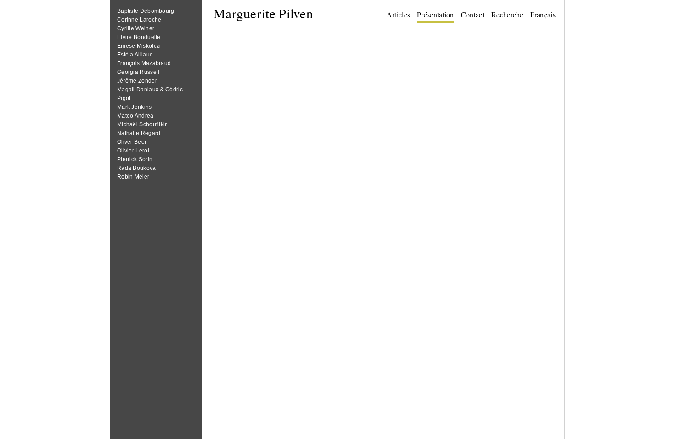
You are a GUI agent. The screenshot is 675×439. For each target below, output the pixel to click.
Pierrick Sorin (134, 159)
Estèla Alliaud (135, 54)
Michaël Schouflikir (142, 124)
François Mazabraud (144, 63)
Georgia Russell (138, 72)
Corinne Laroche (139, 20)
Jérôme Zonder (137, 81)
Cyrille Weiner (135, 28)
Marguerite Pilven (263, 13)
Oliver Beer (131, 142)
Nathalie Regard (139, 133)
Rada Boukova (136, 168)
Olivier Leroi (133, 150)
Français (543, 14)
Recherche (507, 14)
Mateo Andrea (135, 116)
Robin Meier (133, 177)
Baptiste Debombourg (145, 11)
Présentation (435, 14)
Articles (398, 14)
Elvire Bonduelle (139, 37)
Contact (472, 14)
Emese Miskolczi (139, 46)
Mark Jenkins (134, 107)
